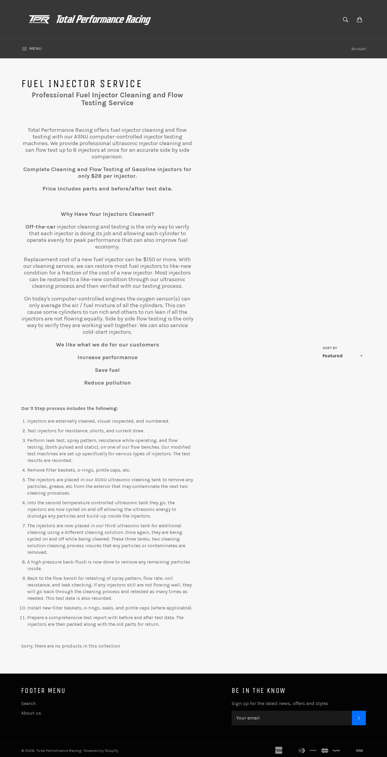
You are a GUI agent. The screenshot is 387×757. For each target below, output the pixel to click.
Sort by (330, 348)
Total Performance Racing (59, 750)
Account (358, 49)
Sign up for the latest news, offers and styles (280, 703)
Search (28, 703)
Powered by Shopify (101, 750)
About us (31, 713)
